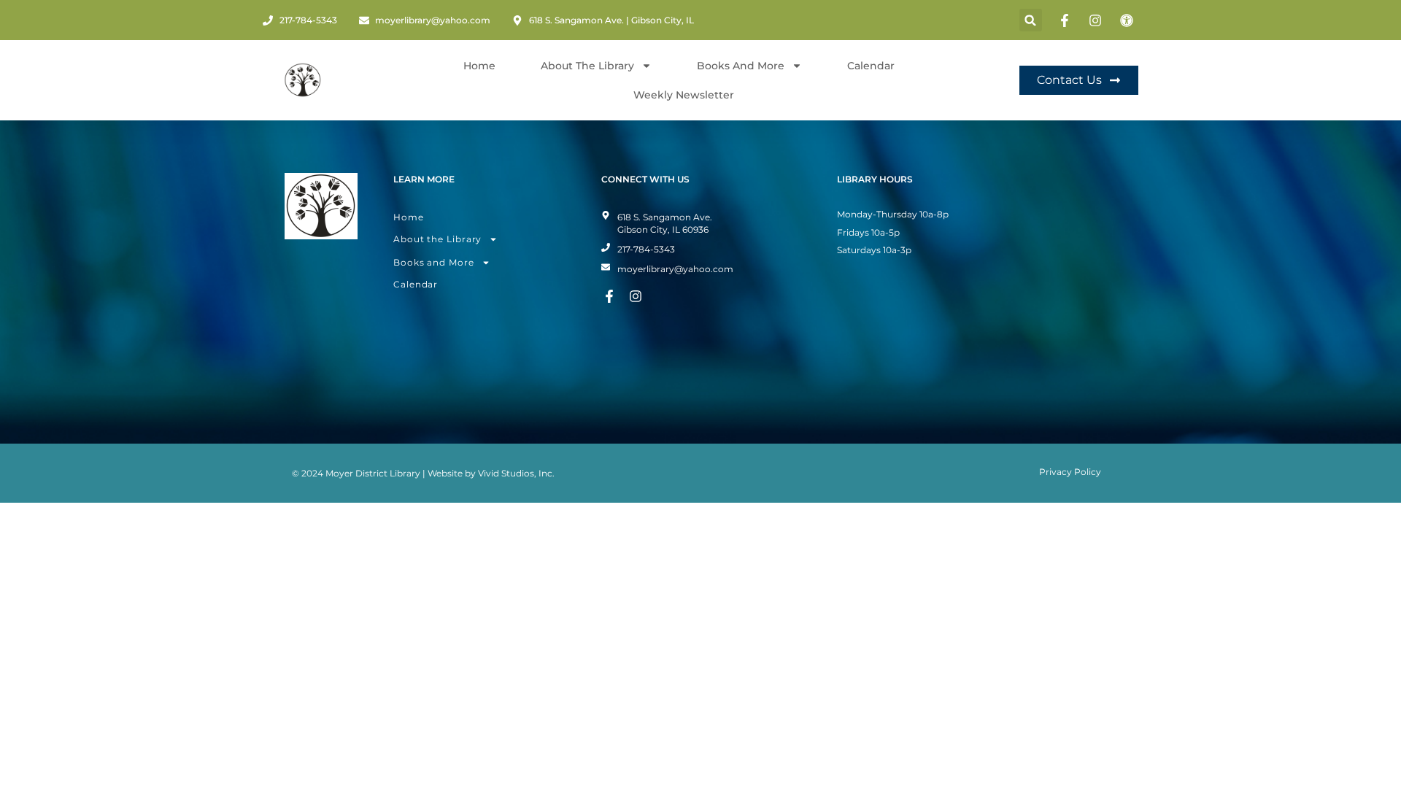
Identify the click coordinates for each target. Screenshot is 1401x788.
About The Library (587, 65)
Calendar (871, 65)
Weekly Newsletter (683, 94)
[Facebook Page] (1067, 20)
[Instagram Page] (1097, 20)
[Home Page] (303, 80)
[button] (1030, 20)
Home (479, 65)
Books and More (740, 65)
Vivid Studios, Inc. (516, 473)
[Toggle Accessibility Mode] (1129, 20)
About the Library (437, 238)
